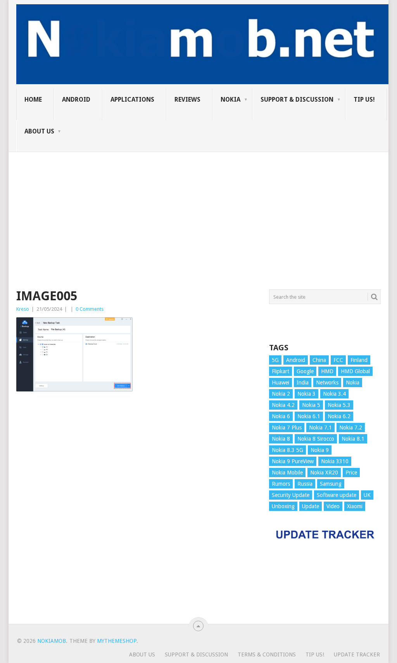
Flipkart (280, 371)
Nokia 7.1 (320, 427)
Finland (359, 360)
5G (275, 360)
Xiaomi (354, 506)
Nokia (230, 99)
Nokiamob (51, 641)
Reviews (187, 99)
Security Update (290, 495)
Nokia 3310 (335, 461)
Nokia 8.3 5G (287, 450)
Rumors (281, 484)
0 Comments (90, 309)
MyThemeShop (116, 641)
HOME (33, 99)
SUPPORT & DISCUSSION (297, 99)
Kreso (22, 309)
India (303, 382)
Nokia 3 (306, 394)
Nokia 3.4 (334, 394)
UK (367, 495)
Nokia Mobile (287, 472)
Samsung (331, 484)
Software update (336, 495)
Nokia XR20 (324, 472)
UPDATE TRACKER (357, 654)
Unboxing (283, 506)
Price (351, 472)
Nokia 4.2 (283, 405)
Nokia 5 (311, 405)
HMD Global (355, 371)
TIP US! (364, 99)
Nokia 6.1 (308, 416)
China (319, 360)
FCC (338, 360)
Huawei (280, 382)
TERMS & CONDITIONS (267, 654)
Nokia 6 (281, 416)
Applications (132, 99)
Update (310, 506)
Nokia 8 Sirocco (315, 439)
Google (305, 371)
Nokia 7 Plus (287, 427)
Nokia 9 (320, 450)
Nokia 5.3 (339, 405)
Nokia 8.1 (353, 439)
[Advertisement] (198, 206)
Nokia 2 (281, 394)
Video (333, 506)
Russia (304, 484)
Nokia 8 (281, 439)
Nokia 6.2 (339, 416)
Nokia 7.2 (350, 427)
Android (76, 99)
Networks (327, 382)
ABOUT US (39, 131)
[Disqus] (136, 511)
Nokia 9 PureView (293, 461)
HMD (327, 371)
